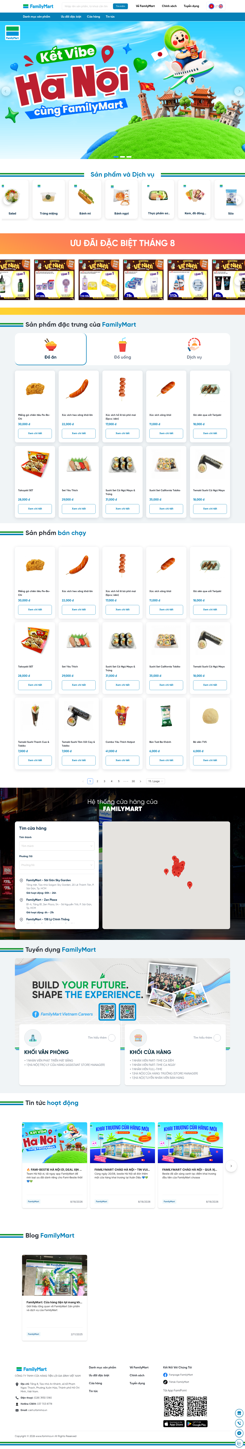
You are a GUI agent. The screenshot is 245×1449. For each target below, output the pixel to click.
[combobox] (55, 846)
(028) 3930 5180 (43, 1398)
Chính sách (169, 6)
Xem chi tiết (35, 433)
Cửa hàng (93, 16)
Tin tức (110, 16)
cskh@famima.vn (37, 1410)
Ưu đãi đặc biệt (71, 16)
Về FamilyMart (145, 6)
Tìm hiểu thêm (97, 1037)
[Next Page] (140, 781)
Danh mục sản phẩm (102, 1367)
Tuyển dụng (191, 6)
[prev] (6, 91)
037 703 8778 (44, 1404)
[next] (239, 91)
